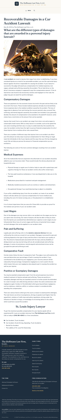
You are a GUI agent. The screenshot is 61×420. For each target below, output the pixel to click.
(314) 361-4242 (6, 368)
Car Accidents (35, 345)
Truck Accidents (36, 323)
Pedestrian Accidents (37, 354)
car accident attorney (24, 313)
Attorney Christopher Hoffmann (10, 382)
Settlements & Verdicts (7, 385)
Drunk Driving (19, 323)
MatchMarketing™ (53, 417)
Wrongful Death (36, 372)
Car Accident (10, 320)
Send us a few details (37, 390)
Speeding (27, 323)
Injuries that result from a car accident (16, 121)
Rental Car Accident (12, 325)
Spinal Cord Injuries (37, 363)
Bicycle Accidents (36, 357)
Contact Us (5, 388)
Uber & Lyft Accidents (37, 360)
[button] (34, 10)
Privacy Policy (5, 417)
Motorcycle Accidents (37, 351)
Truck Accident (19, 320)
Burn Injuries (35, 369)
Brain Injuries (35, 366)
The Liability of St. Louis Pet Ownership (18, 328)
